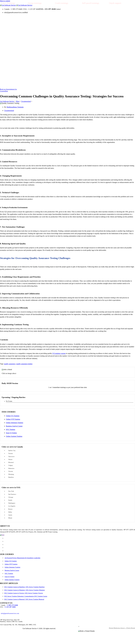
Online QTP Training (13, 419)
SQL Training (24, 55)
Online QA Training (12, 416)
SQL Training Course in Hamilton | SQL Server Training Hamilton (24, 587)
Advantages (85, 72)
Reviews (36, 80)
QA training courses (59, 353)
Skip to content (5, 1)
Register (14, 80)
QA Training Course (27, 37)
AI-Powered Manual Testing (29, 33)
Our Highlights (65, 67)
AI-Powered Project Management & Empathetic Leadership (22, 558)
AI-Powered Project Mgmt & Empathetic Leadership (33, 23)
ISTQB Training (40, 59)
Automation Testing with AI (29, 29)
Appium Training (26, 59)
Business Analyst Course (14, 426)
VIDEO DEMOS (118, 72)
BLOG (48, 85)
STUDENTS (10, 76)
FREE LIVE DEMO (102, 72)
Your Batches (15, 85)
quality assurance (9, 364)
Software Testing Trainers (68, 72)
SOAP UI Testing (38, 55)
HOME (8, 72)
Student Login (25, 80)
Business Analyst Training (28, 50)
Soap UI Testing (11, 433)
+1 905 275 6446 (12, 605)
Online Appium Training (14, 436)
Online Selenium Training (14, 423)
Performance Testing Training (30, 67)
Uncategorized (9, 110)
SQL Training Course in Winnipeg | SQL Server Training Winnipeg (24, 590)
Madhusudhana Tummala (15, 107)
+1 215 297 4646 (10, 607)
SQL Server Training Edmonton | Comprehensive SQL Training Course (25, 596)
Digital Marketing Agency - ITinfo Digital (122, 628)
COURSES (18, 18)
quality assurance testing (24, 364)
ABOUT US (59, 63)
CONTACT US (67, 85)
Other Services (25, 72)
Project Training (25, 63)
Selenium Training (26, 46)
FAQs (56, 85)
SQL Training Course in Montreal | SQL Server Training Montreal (24, 599)
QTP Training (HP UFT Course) (31, 42)
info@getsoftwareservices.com (10, 613)
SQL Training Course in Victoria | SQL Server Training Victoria (23, 593)
